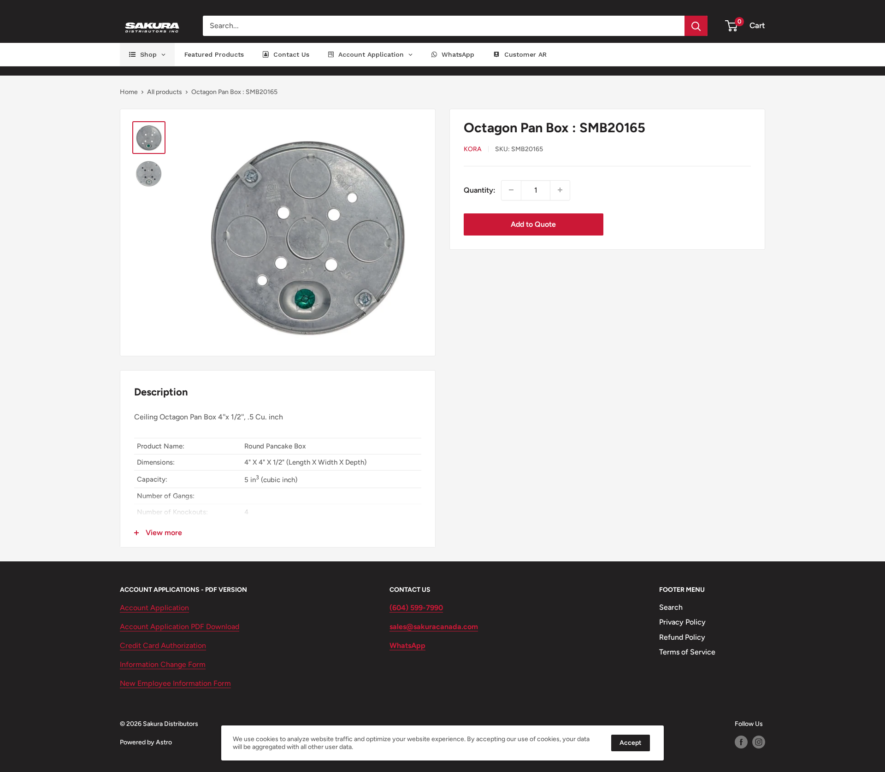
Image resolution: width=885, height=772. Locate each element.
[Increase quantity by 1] (560, 190)
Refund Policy (682, 637)
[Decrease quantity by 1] (511, 190)
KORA (473, 149)
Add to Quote (533, 223)
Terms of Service (687, 652)
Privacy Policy (682, 622)
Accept (631, 743)
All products (164, 92)
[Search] (696, 26)
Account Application (154, 607)
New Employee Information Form (175, 683)
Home (129, 92)
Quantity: (480, 189)
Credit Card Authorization (163, 645)
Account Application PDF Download (179, 626)
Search (671, 607)
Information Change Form (163, 664)
